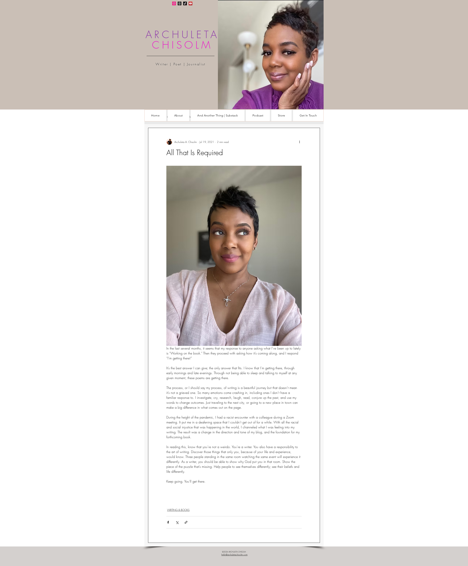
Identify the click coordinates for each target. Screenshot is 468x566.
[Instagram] (174, 3)
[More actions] (299, 142)
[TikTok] (185, 3)
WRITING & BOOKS (178, 510)
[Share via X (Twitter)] (177, 522)
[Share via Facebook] (168, 522)
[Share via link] (186, 522)
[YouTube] (190, 3)
